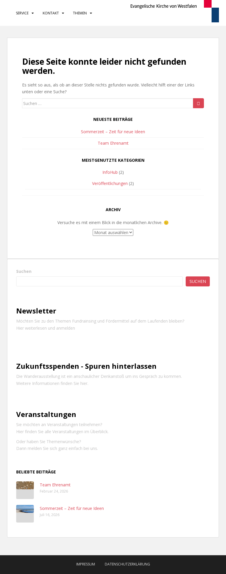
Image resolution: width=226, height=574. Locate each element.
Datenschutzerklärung (127, 564)
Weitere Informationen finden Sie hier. (52, 383)
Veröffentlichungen (110, 183)
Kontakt (51, 13)
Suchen (23, 271)
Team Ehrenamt (113, 143)
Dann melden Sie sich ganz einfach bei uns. (57, 448)
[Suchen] (198, 103)
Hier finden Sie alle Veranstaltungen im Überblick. (62, 431)
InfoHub (110, 172)
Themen (80, 13)
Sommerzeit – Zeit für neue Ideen (113, 131)
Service (22, 13)
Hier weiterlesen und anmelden (45, 328)
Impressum (85, 564)
